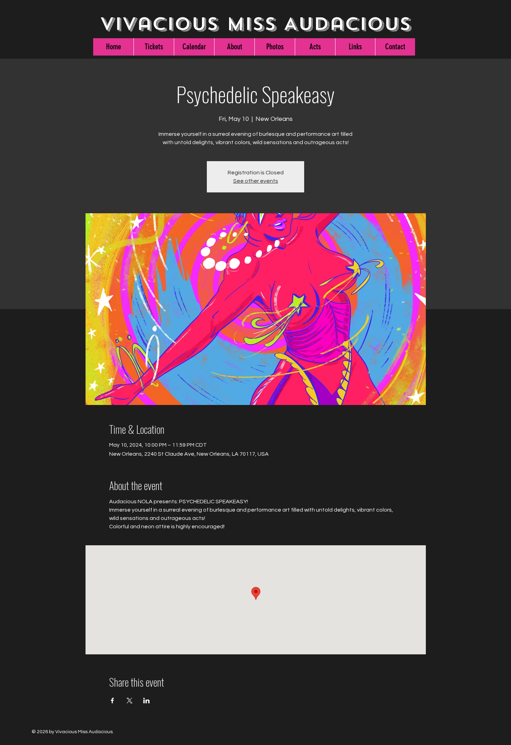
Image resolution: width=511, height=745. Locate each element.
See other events (255, 181)
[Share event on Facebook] (112, 700)
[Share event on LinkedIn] (146, 700)
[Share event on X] (129, 700)
